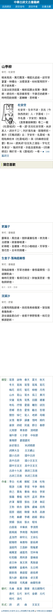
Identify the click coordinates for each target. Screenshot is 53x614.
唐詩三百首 (31, 470)
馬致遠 (34, 562)
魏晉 (27, 588)
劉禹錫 (13, 532)
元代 (42, 593)
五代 (19, 593)
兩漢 (19, 588)
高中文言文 (31, 465)
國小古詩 (14, 455)
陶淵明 (34, 532)
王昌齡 (23, 547)
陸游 (11, 486)
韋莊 (42, 502)
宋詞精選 (30, 445)
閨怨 (11, 415)
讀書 (27, 420)
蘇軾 (27, 481)
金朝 (34, 593)
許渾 (11, 502)
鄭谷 (42, 517)
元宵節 (13, 430)
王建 (34, 502)
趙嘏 (34, 517)
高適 (42, 512)
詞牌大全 (14, 450)
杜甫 (19, 481)
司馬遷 (23, 582)
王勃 (11, 507)
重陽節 (13, 440)
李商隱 (23, 532)
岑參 (34, 486)
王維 (34, 481)
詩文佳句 (19, 6)
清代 (19, 598)
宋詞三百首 (31, 475)
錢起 (19, 512)
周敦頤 (13, 582)
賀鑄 (11, 522)
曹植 (19, 497)
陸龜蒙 (34, 547)
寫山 (19, 395)
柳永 (34, 491)
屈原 (11, 512)
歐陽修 (13, 542)
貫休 (42, 497)
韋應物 (23, 542)
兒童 (11, 400)
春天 (4, 287)
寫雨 (19, 385)
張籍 (11, 497)
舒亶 (11, 302)
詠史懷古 (14, 445)
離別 (34, 405)
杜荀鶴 (13, 557)
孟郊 (34, 497)
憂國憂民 (25, 440)
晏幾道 (11, 232)
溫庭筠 (13, 547)
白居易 (13, 527)
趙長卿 (34, 572)
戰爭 (19, 420)
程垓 (34, 522)
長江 (34, 395)
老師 (34, 415)
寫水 (27, 395)
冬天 (11, 385)
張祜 (27, 502)
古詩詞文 (6, 6)
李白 (11, 481)
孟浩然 (13, 537)
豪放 (11, 425)
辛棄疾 (23, 527)
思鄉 (15, 287)
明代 (11, 598)
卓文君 (34, 577)
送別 (42, 405)
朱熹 (34, 512)
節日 (34, 425)
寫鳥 (19, 400)
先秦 (11, 588)
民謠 (27, 425)
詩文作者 (33, 6)
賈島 (19, 491)
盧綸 (34, 507)
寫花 (42, 385)
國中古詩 (30, 455)
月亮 (42, 390)
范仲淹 (34, 552)
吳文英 (23, 562)
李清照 (34, 527)
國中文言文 (15, 465)
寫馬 (27, 400)
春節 (42, 425)
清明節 (34, 430)
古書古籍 (46, 6)
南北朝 (36, 588)
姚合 (19, 507)
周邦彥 (23, 557)
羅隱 (19, 502)
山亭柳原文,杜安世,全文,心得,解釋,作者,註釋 (17, 611)
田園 (34, 400)
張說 (19, 522)
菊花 (27, 390)
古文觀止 (30, 450)
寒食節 (23, 430)
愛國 (27, 405)
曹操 (27, 491)
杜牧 (42, 481)
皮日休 (13, 562)
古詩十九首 (15, 470)
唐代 (11, 593)
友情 (11, 420)
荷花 (19, 390)
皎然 (27, 497)
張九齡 (13, 577)
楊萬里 (13, 552)
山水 (11, 395)
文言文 (36, 604)
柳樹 (34, 390)
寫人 (27, 415)
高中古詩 (14, 460)
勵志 (34, 410)
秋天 (42, 379)
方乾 (11, 517)
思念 (19, 410)
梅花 (11, 390)
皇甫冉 (23, 567)
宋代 (4, 72)
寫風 (34, 385)
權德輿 (13, 567)
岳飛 (42, 507)
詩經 (19, 425)
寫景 (9, 287)
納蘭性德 (35, 582)
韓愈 (42, 486)
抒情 (19, 405)
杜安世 (11, 72)
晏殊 (27, 507)
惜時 (34, 420)
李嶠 (27, 517)
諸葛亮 (23, 552)
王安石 (34, 537)
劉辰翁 (13, 572)
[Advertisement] (26, 35)
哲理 (42, 410)
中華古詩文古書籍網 (26, 2)
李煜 (27, 486)
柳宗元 (23, 537)
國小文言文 (31, 460)
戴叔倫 (23, 577)
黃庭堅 (23, 572)
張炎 (27, 522)
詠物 (19, 379)
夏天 (34, 379)
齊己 (11, 491)
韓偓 (27, 512)
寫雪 (27, 385)
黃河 (42, 395)
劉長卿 (34, 542)
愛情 (27, 410)
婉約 (42, 420)
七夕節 (23, 435)
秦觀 (19, 517)
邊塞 (42, 400)
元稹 (19, 486)
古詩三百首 (15, 475)
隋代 (42, 588)
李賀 (42, 491)
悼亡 (19, 415)
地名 (11, 405)
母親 (42, 415)
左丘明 (34, 567)
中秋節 (34, 435)
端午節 (13, 435)
